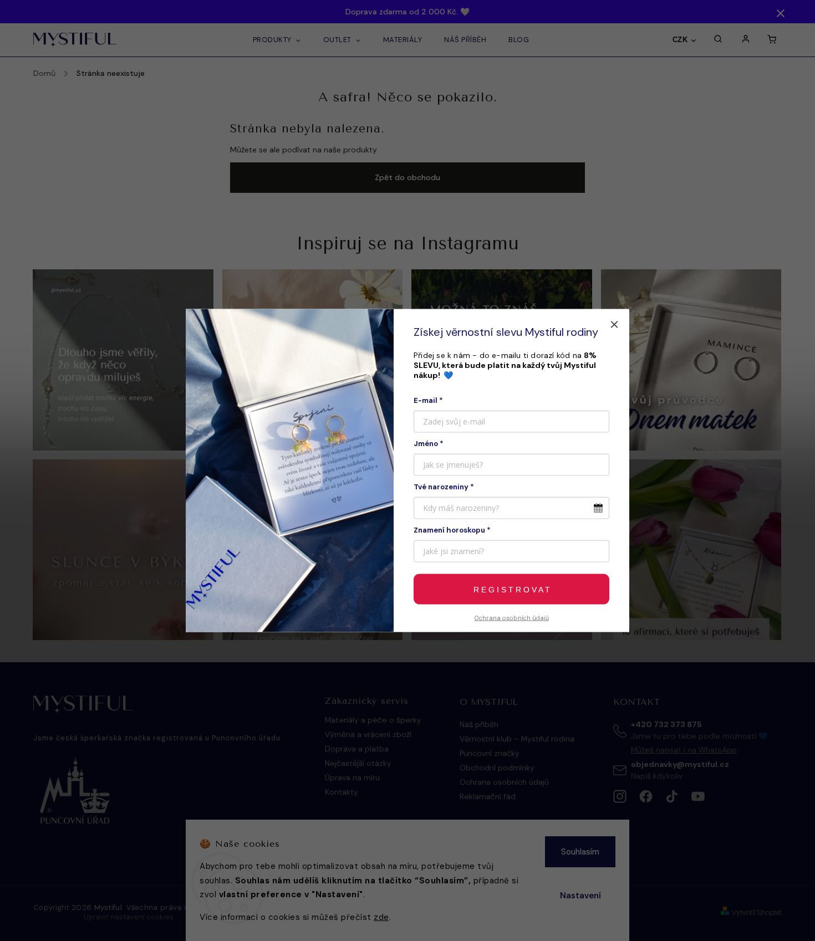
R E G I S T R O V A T (511, 589)
